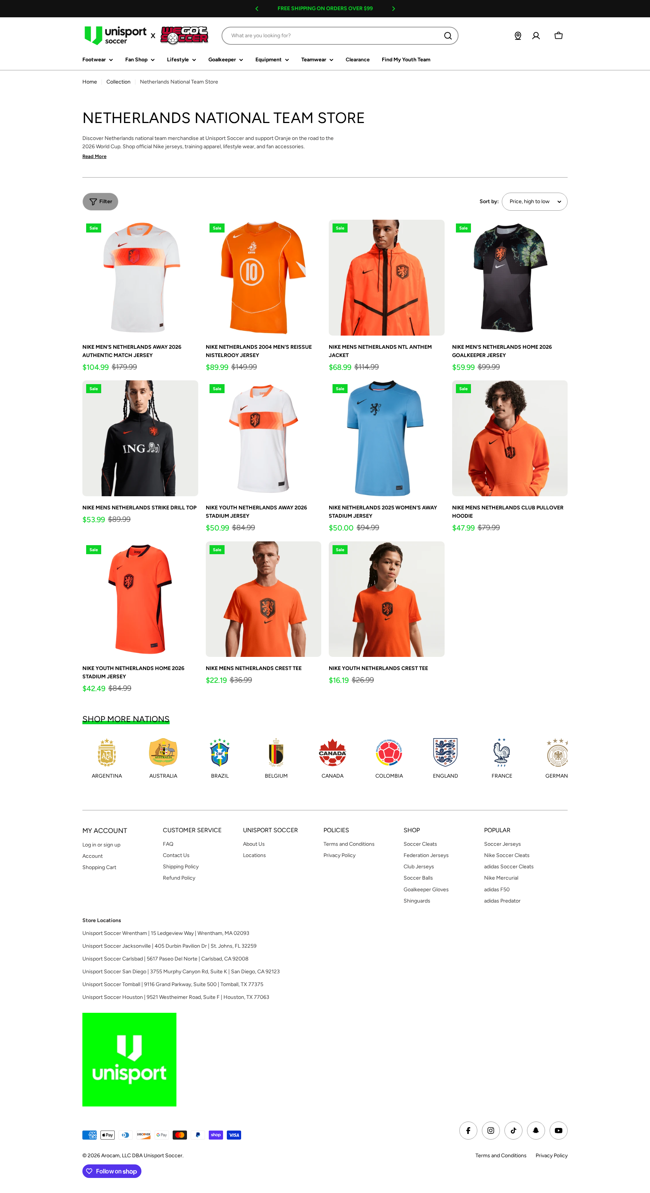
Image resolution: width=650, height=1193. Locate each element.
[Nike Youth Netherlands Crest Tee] (387, 599)
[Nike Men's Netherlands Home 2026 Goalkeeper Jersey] (510, 278)
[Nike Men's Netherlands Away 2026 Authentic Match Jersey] (140, 278)
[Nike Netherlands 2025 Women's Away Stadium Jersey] (387, 438)
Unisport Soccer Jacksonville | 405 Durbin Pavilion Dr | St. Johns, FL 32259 (169, 946)
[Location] (517, 35)
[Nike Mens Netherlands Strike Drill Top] (140, 438)
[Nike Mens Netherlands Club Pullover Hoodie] (510, 438)
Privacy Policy (552, 1155)
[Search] (448, 35)
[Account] (536, 35)
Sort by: (489, 201)
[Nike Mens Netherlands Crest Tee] (264, 599)
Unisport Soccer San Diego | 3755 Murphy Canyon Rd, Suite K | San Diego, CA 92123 (181, 971)
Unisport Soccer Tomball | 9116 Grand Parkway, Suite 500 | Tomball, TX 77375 (172, 984)
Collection (118, 82)
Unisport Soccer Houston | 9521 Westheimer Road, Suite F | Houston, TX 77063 (175, 997)
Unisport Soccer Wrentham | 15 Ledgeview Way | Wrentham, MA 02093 (165, 933)
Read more (94, 156)
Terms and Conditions (501, 1155)
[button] (256, 8)
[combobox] (340, 36)
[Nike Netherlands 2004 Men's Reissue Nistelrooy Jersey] (264, 278)
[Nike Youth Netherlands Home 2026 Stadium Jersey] (140, 599)
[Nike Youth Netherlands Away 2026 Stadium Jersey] (264, 438)
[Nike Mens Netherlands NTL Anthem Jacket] (387, 278)
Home (89, 82)
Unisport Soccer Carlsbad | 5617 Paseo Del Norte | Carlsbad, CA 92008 (165, 959)
